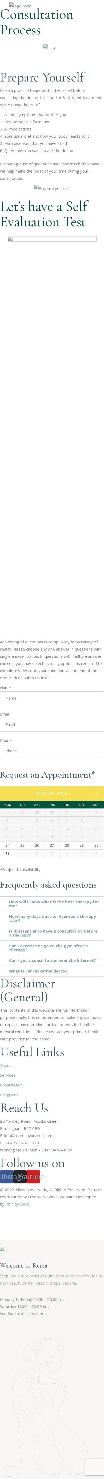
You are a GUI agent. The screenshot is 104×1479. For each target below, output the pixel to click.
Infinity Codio (18, 1204)
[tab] (52, 904)
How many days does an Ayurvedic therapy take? (52, 918)
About (5, 1065)
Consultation (11, 1085)
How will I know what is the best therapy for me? (54, 903)
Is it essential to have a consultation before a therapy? (53, 933)
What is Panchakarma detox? (38, 971)
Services (7, 1075)
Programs (9, 1094)
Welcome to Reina (23, 1265)
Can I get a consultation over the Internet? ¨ (54, 960)
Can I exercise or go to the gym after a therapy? (48, 947)
